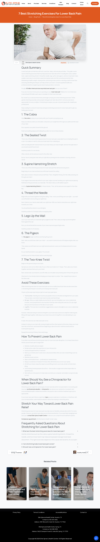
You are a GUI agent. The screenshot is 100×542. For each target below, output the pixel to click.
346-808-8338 (53, 529)
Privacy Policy (16, 512)
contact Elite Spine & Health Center (37, 415)
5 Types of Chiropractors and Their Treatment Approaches (16, 490)
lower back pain (55, 92)
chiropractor (45, 389)
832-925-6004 (53, 520)
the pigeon (27, 237)
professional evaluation (33, 389)
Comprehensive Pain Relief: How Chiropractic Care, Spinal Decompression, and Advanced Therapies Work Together (82, 490)
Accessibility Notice (61, 512)
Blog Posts (37, 17)
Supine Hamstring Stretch (33, 186)
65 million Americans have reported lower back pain (40, 88)
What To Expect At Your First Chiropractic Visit (38, 491)
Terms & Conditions (38, 512)
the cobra (27, 118)
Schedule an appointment (28, 419)
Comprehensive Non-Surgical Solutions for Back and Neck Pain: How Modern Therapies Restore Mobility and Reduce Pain (61, 490)
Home (30, 17)
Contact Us (83, 512)
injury (46, 397)
